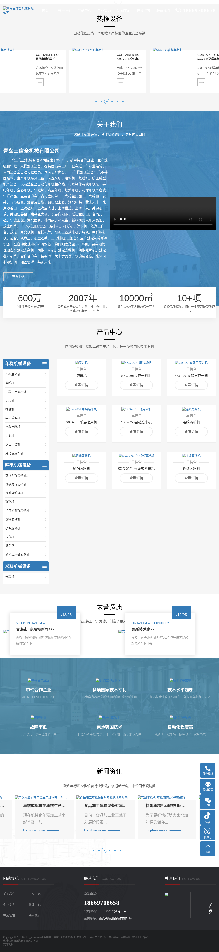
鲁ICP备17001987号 (65, 937)
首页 (45, 10)
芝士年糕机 (12, 444)
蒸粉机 (9, 383)
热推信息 (8, 940)
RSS (29, 940)
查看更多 (18, 276)
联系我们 (163, 10)
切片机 (9, 400)
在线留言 (143, 10)
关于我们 (65, 10)
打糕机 (9, 409)
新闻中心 (124, 10)
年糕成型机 (12, 418)
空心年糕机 (12, 426)
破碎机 (9, 501)
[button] (96, 101)
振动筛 (9, 545)
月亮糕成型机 (14, 453)
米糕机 (9, 576)
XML (36, 940)
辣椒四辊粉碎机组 (17, 475)
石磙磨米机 (12, 374)
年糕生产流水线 (15, 391)
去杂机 (9, 537)
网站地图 (20, 940)
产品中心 (84, 10)
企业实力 (104, 10)
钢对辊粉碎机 (14, 493)
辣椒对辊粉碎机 (15, 484)
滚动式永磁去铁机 (17, 554)
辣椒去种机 (12, 519)
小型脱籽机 (12, 528)
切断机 (9, 435)
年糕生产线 (96, 937)
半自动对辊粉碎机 (17, 510)
